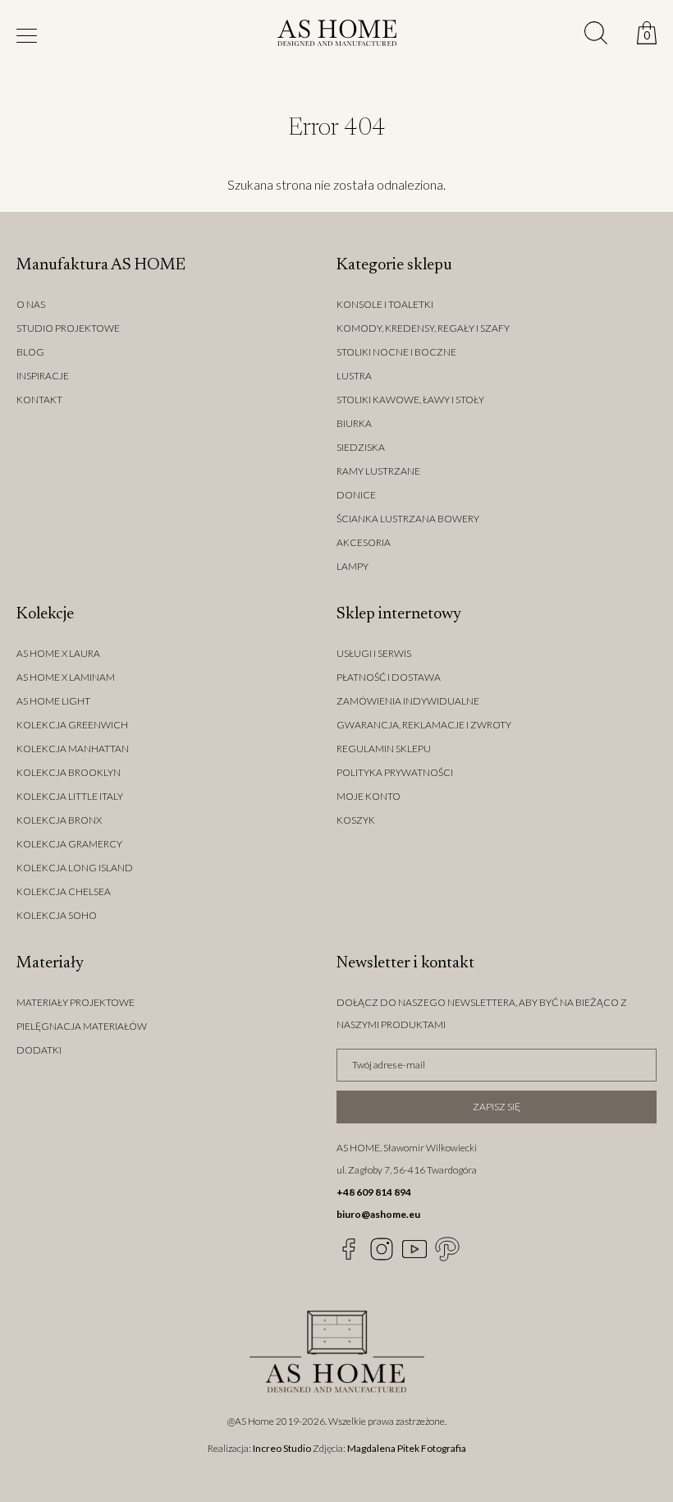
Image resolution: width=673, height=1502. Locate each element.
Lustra (354, 376)
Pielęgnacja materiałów (81, 1026)
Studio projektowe (68, 328)
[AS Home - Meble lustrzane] (336, 35)
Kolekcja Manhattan (72, 748)
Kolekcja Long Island (74, 867)
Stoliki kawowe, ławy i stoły (410, 399)
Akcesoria (363, 542)
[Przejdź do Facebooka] (348, 1249)
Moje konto (368, 796)
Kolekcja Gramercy (69, 844)
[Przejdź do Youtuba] (414, 1249)
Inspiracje (42, 376)
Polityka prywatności (394, 772)
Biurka (354, 423)
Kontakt (39, 399)
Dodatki (39, 1050)
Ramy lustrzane (378, 471)
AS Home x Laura (58, 653)
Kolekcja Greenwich (72, 725)
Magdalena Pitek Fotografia (406, 1448)
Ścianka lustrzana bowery (407, 518)
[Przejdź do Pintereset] (447, 1249)
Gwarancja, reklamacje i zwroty (423, 725)
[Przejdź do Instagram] (381, 1249)
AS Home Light (53, 701)
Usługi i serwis (373, 653)
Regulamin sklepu (383, 748)
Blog (30, 352)
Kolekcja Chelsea (63, 891)
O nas (30, 304)
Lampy (352, 566)
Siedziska (360, 447)
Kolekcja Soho (56, 915)
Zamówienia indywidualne (407, 701)
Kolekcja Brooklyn (68, 772)
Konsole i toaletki (384, 304)
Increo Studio (282, 1448)
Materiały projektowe (75, 1002)
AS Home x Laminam (65, 677)
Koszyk (355, 820)
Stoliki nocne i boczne (396, 352)
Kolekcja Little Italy (69, 796)
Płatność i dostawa (388, 677)
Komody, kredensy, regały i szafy (423, 328)
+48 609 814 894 (373, 1192)
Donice (356, 495)
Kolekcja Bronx (59, 820)
